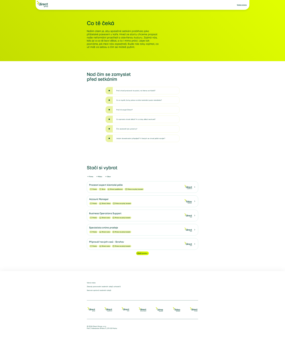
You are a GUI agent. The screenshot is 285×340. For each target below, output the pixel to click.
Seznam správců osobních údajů (99, 290)
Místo (100, 176)
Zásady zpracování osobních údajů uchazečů (104, 287)
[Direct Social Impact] (142, 309)
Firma (91, 176)
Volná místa (242, 5)
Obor (109, 176)
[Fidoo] (176, 309)
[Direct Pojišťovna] (108, 309)
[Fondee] (193, 309)
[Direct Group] (42, 4)
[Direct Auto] (125, 309)
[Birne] (159, 309)
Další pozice (142, 253)
